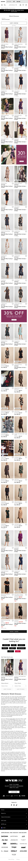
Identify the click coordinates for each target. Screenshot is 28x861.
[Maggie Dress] (7, 81)
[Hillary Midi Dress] (20, 492)
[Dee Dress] (20, 129)
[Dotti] (23, 836)
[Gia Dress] (20, 611)
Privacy (18, 859)
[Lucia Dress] (20, 271)
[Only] (14, 851)
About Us (3, 813)
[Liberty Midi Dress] (7, 378)
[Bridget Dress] (7, 58)
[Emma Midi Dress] (7, 129)
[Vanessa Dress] (7, 332)
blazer (18, 723)
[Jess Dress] (20, 538)
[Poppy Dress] (20, 332)
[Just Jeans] (4, 836)
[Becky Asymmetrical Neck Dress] (7, 585)
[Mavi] (23, 847)
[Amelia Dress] (20, 222)
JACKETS (21, 645)
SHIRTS (12, 648)
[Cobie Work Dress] (26, 365)
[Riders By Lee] (14, 843)
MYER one (3, 824)
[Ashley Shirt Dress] (20, 294)
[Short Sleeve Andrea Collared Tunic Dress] (26, 595)
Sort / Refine (14, 23)
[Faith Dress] (20, 470)
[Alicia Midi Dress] (7, 424)
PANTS (5, 648)
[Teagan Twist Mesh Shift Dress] (20, 424)
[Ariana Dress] (20, 562)
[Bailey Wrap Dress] (13, 116)
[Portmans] (9, 1)
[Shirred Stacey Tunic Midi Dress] (20, 378)
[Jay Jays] (18, 1)
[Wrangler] (14, 847)
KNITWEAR (21, 648)
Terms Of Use (11, 859)
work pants (12, 718)
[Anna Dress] (7, 538)
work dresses (16, 699)
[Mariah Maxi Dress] (26, 183)
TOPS (13, 645)
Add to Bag (7, 689)
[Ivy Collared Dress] (20, 58)
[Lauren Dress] (20, 246)
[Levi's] (4, 843)
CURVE (10, 651)
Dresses (6, 8)
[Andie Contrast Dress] (7, 222)
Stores (2, 809)
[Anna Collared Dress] (13, 411)
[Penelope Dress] (26, 457)
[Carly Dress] (7, 492)
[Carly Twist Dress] (7, 562)
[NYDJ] (14, 854)
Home (2, 8)
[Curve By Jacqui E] (23, 840)
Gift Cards (3, 820)
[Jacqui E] (14, 840)
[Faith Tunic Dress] (7, 35)
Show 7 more (14, 631)
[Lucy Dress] (7, 271)
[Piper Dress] (13, 457)
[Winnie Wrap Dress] (20, 35)
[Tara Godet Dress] (20, 106)
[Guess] (4, 847)
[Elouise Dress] (7, 174)
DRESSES (6, 645)
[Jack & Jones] (23, 851)
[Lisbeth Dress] (7, 294)
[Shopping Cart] (26, 5)
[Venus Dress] (20, 81)
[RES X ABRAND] (4, 851)
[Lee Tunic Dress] (20, 515)
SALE (17, 651)
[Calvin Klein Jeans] (23, 843)
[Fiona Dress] (7, 515)
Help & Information (5, 817)
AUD (4, 827)
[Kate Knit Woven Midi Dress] (13, 620)
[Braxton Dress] (7, 470)
